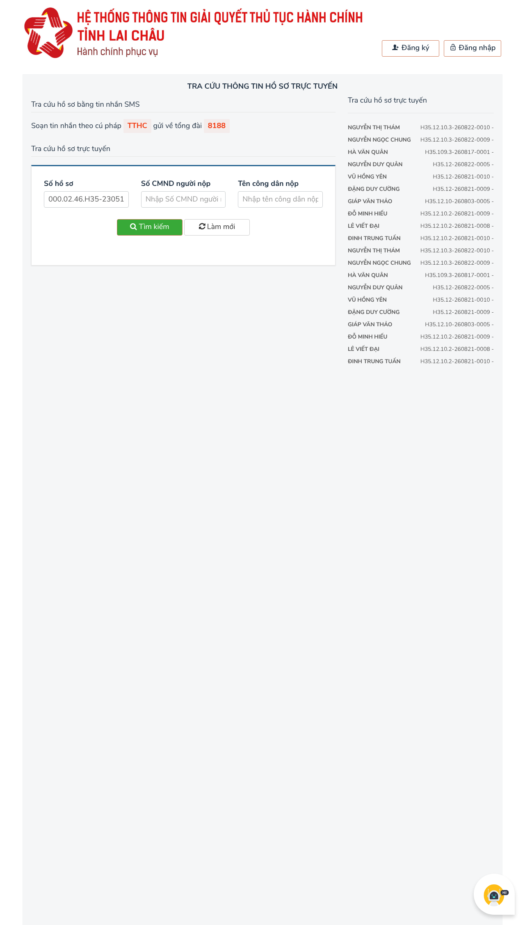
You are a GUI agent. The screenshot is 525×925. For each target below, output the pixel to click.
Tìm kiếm (153, 227)
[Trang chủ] (197, 58)
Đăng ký (414, 48)
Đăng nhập (476, 48)
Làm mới (220, 227)
